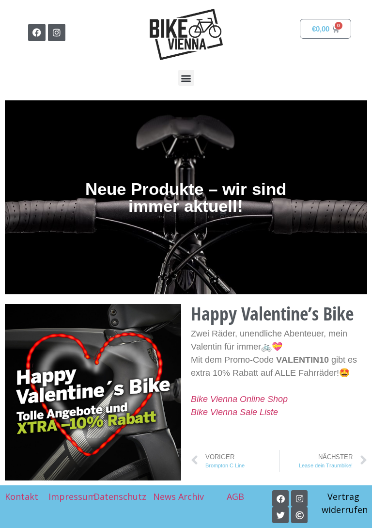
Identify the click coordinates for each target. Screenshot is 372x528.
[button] (186, 78)
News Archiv (178, 496)
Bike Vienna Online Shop (239, 399)
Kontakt (21, 496)
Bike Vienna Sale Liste (234, 412)
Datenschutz (119, 496)
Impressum (72, 496)
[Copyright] (299, 515)
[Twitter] (280, 515)
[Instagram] (56, 32)
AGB (237, 496)
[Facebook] (37, 32)
